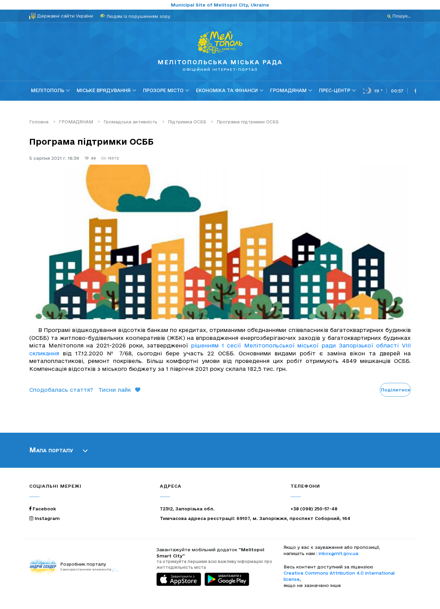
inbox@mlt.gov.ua (338, 553)
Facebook (43, 508)
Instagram (46, 518)
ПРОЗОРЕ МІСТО (163, 90)
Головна (38, 121)
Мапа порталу (51, 450)
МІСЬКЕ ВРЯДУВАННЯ (104, 90)
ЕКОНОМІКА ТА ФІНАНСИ (227, 90)
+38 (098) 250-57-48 (313, 508)
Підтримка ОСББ (187, 121)
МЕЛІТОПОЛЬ (47, 90)
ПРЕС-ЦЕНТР (334, 90)
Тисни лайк (114, 390)
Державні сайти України (65, 15)
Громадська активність (130, 121)
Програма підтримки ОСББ (248, 121)
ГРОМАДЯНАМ (288, 90)
